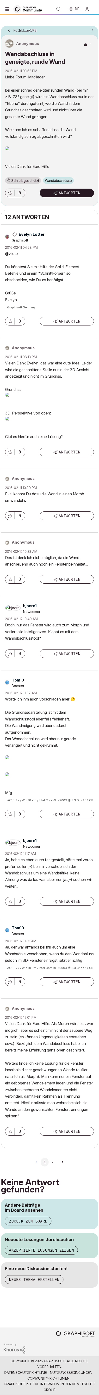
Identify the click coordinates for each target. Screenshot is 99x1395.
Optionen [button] (91, 29)
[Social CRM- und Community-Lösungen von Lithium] (14, 1348)
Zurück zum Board (28, 1221)
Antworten (69, 193)
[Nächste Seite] (62, 1162)
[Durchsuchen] (8, 9)
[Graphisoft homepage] (75, 1334)
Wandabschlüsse (58, 180)
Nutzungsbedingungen (71, 1372)
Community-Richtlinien (48, 1378)
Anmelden (89, 9)
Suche (58, 9)
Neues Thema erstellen (34, 1279)
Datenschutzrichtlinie (25, 1372)
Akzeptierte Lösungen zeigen (41, 1250)
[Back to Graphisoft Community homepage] (29, 9)
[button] (9, 193)
